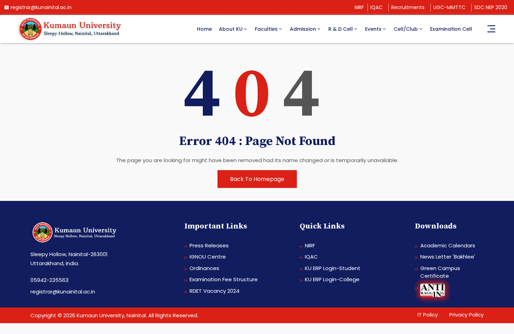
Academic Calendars (447, 245)
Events (373, 29)
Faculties (266, 29)
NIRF (359, 7)
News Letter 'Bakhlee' (447, 256)
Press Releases (209, 245)
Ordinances (204, 268)
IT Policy (427, 314)
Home (204, 29)
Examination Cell (451, 29)
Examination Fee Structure (224, 279)
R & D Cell (340, 29)
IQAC (376, 7)
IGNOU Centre (208, 256)
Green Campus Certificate (440, 272)
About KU (231, 29)
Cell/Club (406, 29)
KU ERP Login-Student (332, 268)
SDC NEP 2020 (490, 7)
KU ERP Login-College (332, 279)
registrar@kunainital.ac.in (41, 7)
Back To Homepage (257, 179)
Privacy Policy (466, 314)
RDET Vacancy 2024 (215, 291)
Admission (303, 29)
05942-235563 (49, 280)
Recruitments (407, 7)
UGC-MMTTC (449, 7)
